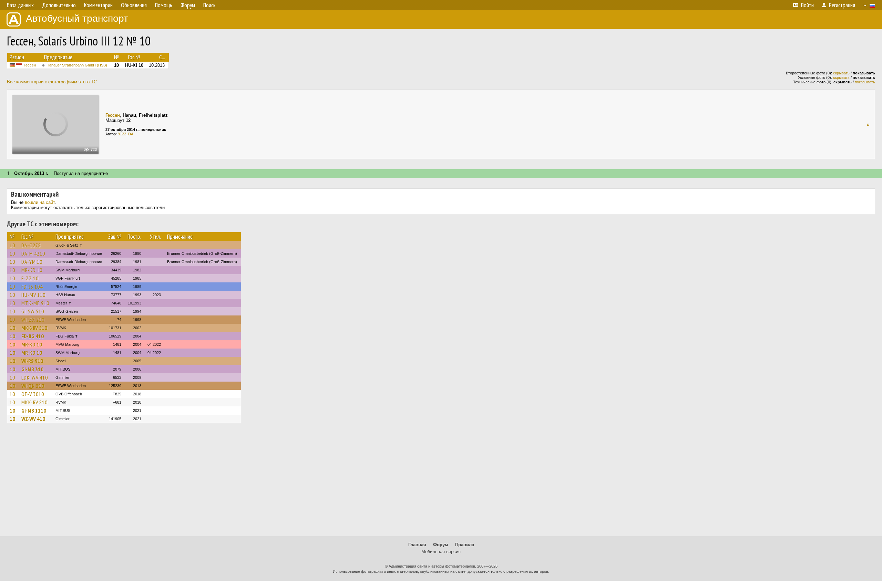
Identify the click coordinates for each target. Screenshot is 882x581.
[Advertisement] (441, 483)
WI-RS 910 (32, 360)
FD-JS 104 (32, 286)
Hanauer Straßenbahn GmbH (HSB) (77, 65)
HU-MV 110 (33, 294)
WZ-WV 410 (33, 418)
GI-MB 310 (32, 369)
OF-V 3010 (32, 394)
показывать (865, 82)
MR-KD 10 (31, 270)
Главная (417, 544)
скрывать (841, 73)
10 (12, 245)
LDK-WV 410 (34, 377)
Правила (464, 544)
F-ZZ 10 (30, 278)
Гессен (30, 65)
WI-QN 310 (32, 385)
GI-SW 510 (32, 311)
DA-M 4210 (33, 253)
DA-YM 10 (31, 261)
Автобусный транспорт (77, 18)
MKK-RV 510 (34, 327)
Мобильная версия (441, 551)
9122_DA (125, 134)
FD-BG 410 (32, 336)
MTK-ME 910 (35, 303)
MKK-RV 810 (34, 402)
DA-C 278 (31, 245)
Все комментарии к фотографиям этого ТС (52, 81)
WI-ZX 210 (32, 319)
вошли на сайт (40, 202)
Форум (440, 544)
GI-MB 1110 (33, 410)
